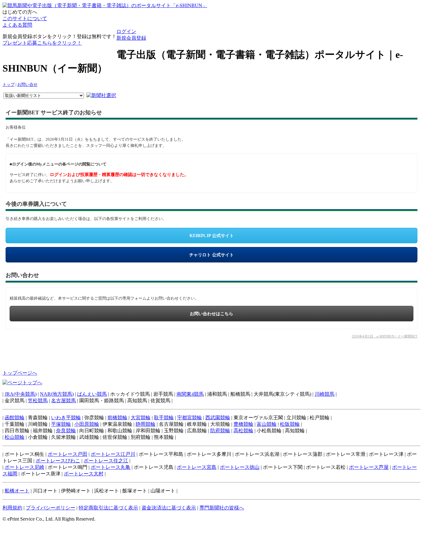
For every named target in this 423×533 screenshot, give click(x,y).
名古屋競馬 (63, 400)
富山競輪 (267, 424)
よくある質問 (17, 25)
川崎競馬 (324, 394)
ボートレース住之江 (106, 460)
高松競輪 (243, 430)
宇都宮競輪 (189, 417)
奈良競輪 (66, 430)
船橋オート (17, 490)
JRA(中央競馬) (21, 394)
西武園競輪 (217, 417)
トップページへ (19, 373)
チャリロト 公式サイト (211, 255)
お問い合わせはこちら (211, 313)
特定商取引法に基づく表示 (108, 507)
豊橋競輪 (243, 424)
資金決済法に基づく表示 (169, 507)
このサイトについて (24, 18)
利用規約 (12, 507)
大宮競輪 (140, 417)
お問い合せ (27, 84)
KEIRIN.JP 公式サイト (212, 235)
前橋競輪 (117, 417)
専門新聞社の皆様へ (221, 507)
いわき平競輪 (66, 417)
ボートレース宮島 (196, 467)
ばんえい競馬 (92, 394)
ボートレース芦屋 (369, 467)
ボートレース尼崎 (24, 467)
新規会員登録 (131, 38)
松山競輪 (14, 437)
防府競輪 (220, 430)
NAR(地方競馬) (57, 394)
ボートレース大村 (83, 473)
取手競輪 (164, 417)
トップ (8, 84)
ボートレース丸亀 (110, 467)
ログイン (126, 31)
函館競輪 (14, 417)
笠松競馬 (38, 400)
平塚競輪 (61, 424)
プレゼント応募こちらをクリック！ (42, 43)
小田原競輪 (86, 424)
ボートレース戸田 (67, 454)
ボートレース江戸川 (113, 454)
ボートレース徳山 (239, 467)
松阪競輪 (290, 424)
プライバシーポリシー (50, 507)
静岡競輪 (145, 424)
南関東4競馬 (190, 394)
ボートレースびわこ (58, 460)
